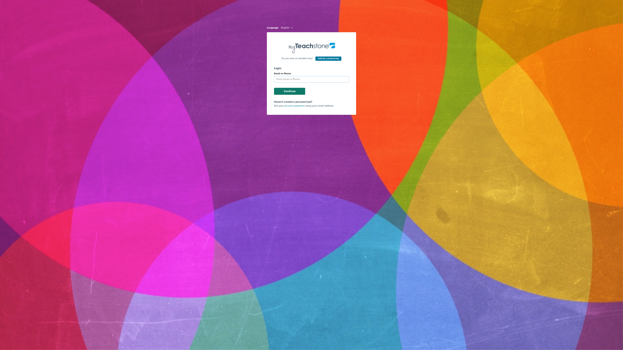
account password (294, 105)
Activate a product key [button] (328, 58)
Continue (290, 91)
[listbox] (287, 28)
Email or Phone (282, 73)
